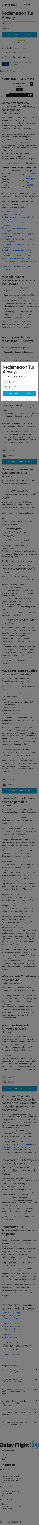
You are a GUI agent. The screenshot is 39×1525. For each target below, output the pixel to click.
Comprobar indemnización (19, 393)
